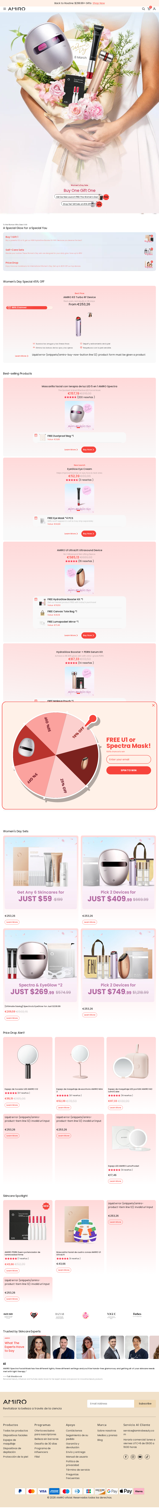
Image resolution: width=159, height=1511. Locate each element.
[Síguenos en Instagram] (133, 1457)
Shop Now (99, 3)
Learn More (12, 922)
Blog (100, 1440)
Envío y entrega (75, 1452)
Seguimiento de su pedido (77, 1437)
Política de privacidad (72, 1463)
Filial (37, 1457)
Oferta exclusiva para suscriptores (45, 1432)
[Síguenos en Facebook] (126, 1457)
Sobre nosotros (106, 1430)
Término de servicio (78, 1470)
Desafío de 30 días (45, 1443)
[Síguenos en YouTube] (140, 1457)
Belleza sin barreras (46, 1439)
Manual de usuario (77, 1457)
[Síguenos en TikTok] (147, 1457)
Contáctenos (74, 1430)
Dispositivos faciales (15, 1435)
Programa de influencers (42, 1450)
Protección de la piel (15, 1457)
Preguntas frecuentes (73, 1476)
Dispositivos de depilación (12, 1450)
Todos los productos (15, 1430)
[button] (70, 397)
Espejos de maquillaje (9, 1441)
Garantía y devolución (72, 1445)
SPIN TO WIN (128, 770)
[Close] (153, 705)
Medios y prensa (107, 1435)
